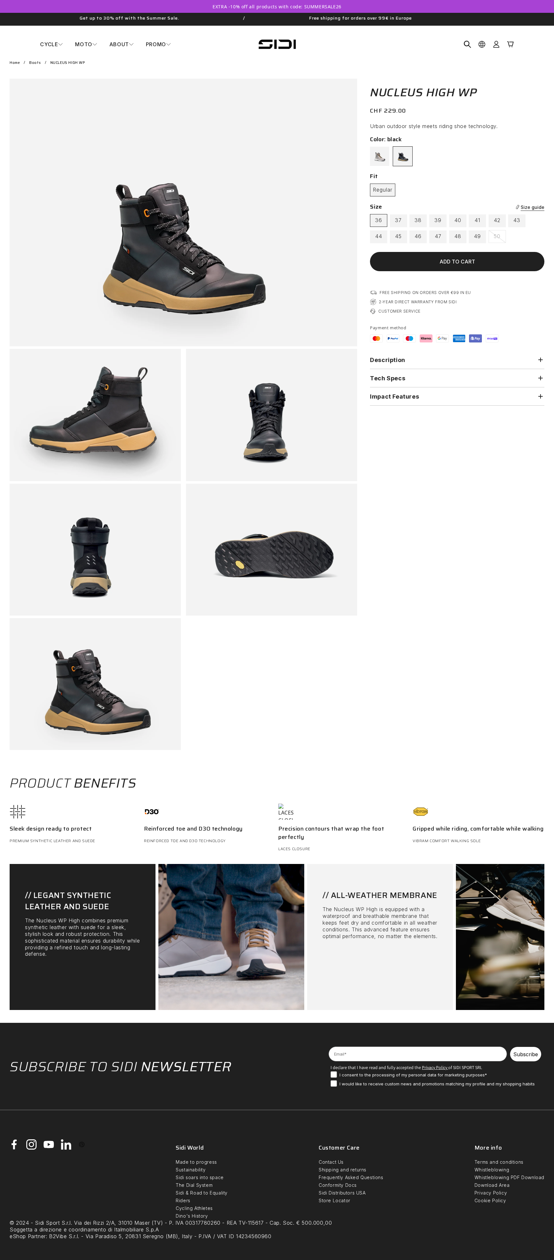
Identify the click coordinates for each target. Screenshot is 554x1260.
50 (500, 238)
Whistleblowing (491, 1169)
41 (477, 220)
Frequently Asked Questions (351, 1177)
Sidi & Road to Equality (202, 1192)
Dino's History (192, 1216)
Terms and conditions (499, 1162)
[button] (51, 44)
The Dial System (194, 1185)
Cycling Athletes (194, 1208)
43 (516, 220)
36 (378, 220)
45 (398, 236)
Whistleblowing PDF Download (509, 1177)
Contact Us (331, 1162)
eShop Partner (28, 1236)
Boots (35, 62)
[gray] (379, 156)
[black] (402, 156)
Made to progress (196, 1162)
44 (378, 236)
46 (418, 236)
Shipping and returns (342, 1169)
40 (457, 220)
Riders (183, 1200)
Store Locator (334, 1200)
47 (438, 236)
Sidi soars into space (200, 1177)
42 (497, 220)
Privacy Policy (490, 1192)
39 (437, 220)
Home (15, 62)
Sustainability (191, 1169)
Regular (382, 189)
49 (477, 236)
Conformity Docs (338, 1185)
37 (398, 220)
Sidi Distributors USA (342, 1192)
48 (457, 236)
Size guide (532, 207)
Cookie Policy (490, 1200)
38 (418, 220)
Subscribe (525, 1054)
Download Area (492, 1185)
